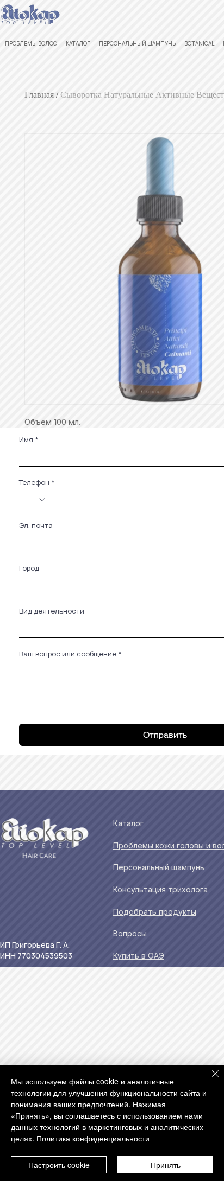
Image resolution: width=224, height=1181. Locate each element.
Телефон (37, 482)
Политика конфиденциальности (93, 1138)
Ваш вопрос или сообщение (70, 653)
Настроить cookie (59, 1164)
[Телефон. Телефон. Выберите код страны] (36, 499)
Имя (29, 439)
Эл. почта (36, 525)
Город (29, 568)
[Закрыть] (209, 1080)
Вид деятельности (51, 611)
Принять (166, 1164)
